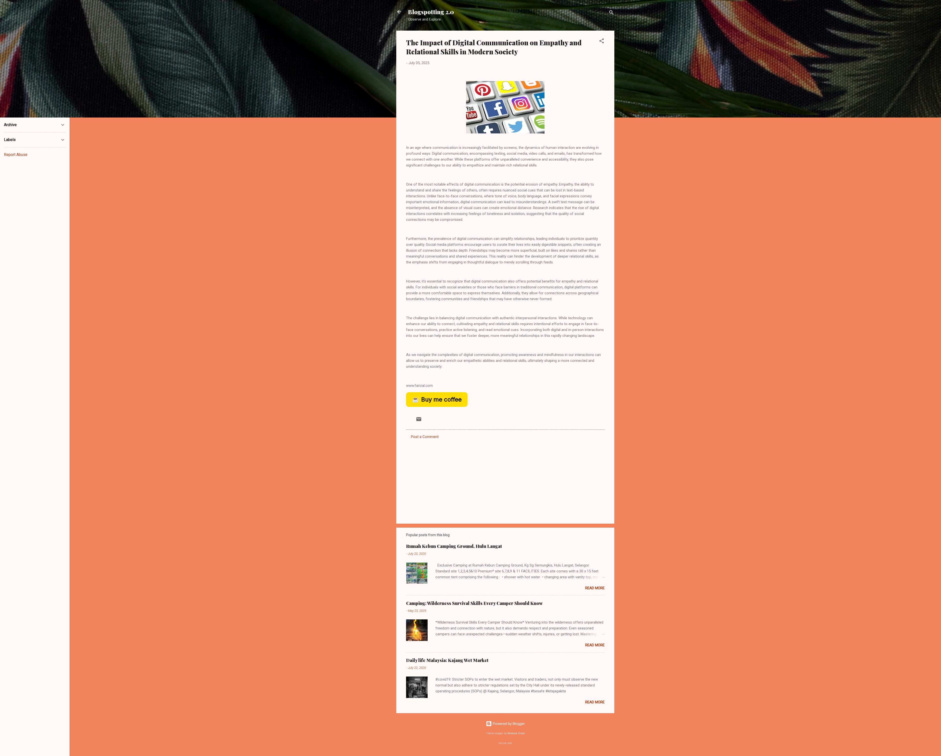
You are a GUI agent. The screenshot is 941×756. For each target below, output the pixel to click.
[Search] (611, 13)
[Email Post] (419, 421)
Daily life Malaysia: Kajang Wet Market (447, 660)
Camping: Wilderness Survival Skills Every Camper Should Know (474, 603)
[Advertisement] (505, 478)
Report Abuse (15, 154)
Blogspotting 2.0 (431, 12)
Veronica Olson (516, 733)
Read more (595, 588)
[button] (602, 42)
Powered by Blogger (508, 723)
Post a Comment (425, 437)
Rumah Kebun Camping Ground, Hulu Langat (454, 546)
